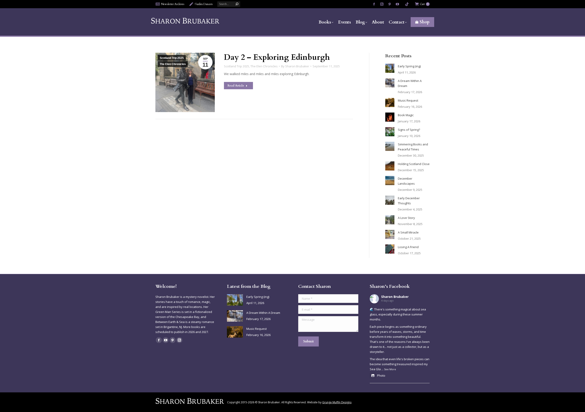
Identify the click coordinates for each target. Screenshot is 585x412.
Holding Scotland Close (414, 164)
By (295, 66)
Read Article (236, 85)
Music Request (408, 100)
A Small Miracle (408, 232)
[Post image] (389, 68)
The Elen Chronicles (173, 64)
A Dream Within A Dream (410, 83)
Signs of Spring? (409, 130)
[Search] (237, 4)
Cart (424, 4)
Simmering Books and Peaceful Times (413, 146)
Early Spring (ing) (409, 66)
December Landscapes (406, 181)
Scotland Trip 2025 (172, 58)
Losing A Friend (408, 247)
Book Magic (406, 115)
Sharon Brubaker (395, 296)
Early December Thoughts (409, 200)
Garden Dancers (204, 4)
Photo (381, 375)
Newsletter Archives (172, 4)
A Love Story (406, 218)
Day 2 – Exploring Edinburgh (277, 57)
